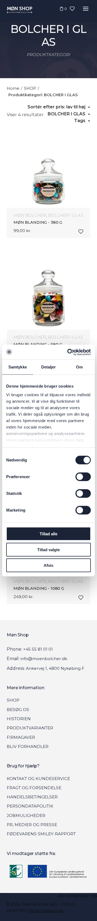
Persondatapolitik (45, 910)
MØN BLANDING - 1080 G (38, 588)
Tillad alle (48, 534)
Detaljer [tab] (48, 367)
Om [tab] (79, 367)
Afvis (48, 565)
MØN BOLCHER (29, 215)
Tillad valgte (48, 549)
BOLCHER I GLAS (65, 215)
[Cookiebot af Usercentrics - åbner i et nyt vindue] (68, 352)
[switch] (83, 476)
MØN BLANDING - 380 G (37, 222)
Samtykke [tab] (17, 367)
